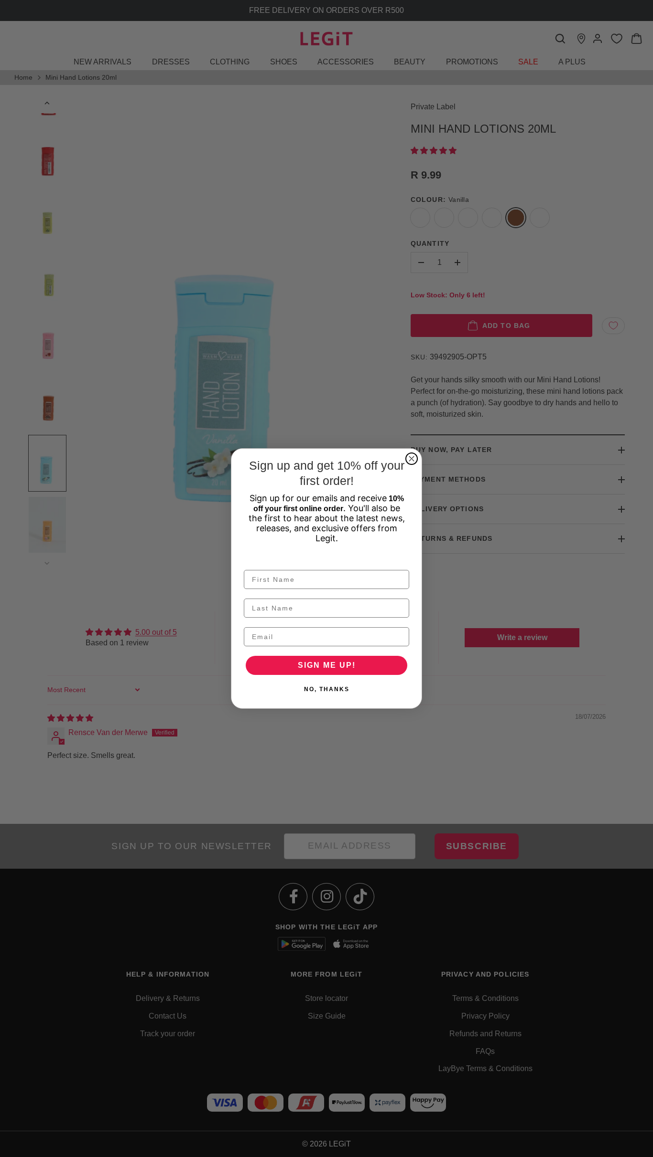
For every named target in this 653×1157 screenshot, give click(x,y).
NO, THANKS (326, 689)
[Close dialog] (411, 458)
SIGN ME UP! (327, 665)
